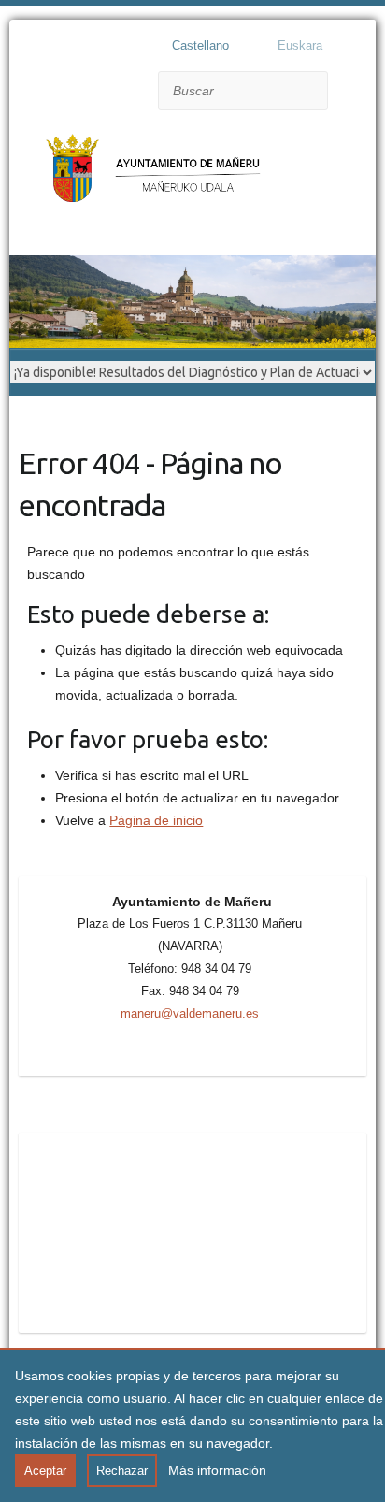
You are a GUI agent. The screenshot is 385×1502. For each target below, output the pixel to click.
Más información (217, 1470)
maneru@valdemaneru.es (190, 1013)
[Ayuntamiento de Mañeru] (159, 178)
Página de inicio (156, 820)
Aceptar (45, 1471)
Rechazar (122, 1471)
